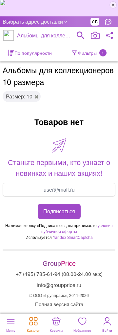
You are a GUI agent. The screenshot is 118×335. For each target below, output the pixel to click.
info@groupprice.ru (59, 285)
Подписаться (59, 211)
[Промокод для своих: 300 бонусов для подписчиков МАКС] (59, 8)
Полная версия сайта (59, 304)
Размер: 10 (19, 96)
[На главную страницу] (8, 35)
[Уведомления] (109, 22)
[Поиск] (80, 35)
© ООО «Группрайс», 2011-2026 (59, 295)
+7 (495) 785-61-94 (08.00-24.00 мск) (59, 274)
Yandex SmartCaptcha (73, 237)
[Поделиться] (109, 35)
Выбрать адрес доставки (33, 21)
